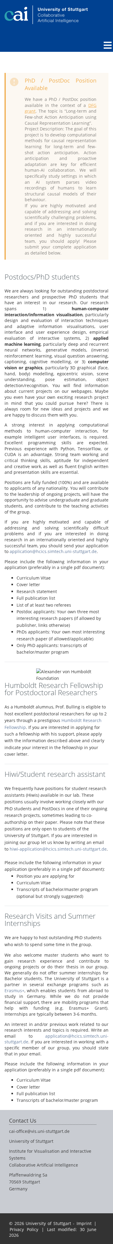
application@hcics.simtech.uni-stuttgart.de (53, 551)
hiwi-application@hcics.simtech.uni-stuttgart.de (58, 849)
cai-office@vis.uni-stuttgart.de (39, 1131)
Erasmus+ (14, 990)
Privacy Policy (24, 1229)
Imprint (84, 1223)
